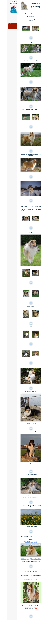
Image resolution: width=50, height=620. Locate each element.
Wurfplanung (10, 23)
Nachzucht (10, 25)
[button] (26, 28)
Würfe (9, 28)
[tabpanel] (35, 5)
